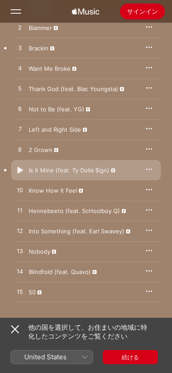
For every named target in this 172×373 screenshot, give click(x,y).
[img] (85, 11)
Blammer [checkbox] (40, 27)
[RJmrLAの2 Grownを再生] (20, 150)
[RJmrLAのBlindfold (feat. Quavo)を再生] (20, 272)
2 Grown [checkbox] (40, 149)
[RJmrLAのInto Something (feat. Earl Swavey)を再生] (20, 231)
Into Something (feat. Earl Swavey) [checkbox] (76, 231)
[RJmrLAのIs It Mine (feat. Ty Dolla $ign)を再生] (20, 170)
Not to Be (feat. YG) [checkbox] (56, 109)
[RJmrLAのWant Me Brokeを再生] (20, 68)
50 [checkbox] (32, 292)
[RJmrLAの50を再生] (20, 292)
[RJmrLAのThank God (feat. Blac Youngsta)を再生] (20, 89)
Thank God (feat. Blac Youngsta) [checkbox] (73, 88)
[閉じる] (15, 329)
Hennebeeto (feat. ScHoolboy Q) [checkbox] (74, 210)
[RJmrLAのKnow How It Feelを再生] (20, 190)
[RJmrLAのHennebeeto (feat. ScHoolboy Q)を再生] (20, 211)
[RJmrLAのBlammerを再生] (20, 28)
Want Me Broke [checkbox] (50, 68)
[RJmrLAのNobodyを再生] (20, 251)
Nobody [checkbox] (39, 251)
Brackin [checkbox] (39, 48)
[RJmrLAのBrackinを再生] (20, 48)
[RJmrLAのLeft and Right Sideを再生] (20, 129)
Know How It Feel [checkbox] (53, 190)
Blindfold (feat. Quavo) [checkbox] (60, 271)
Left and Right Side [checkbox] (55, 129)
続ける (130, 357)
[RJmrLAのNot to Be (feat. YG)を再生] (20, 109)
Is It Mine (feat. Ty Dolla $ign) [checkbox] (69, 170)
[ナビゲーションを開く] (16, 11)
